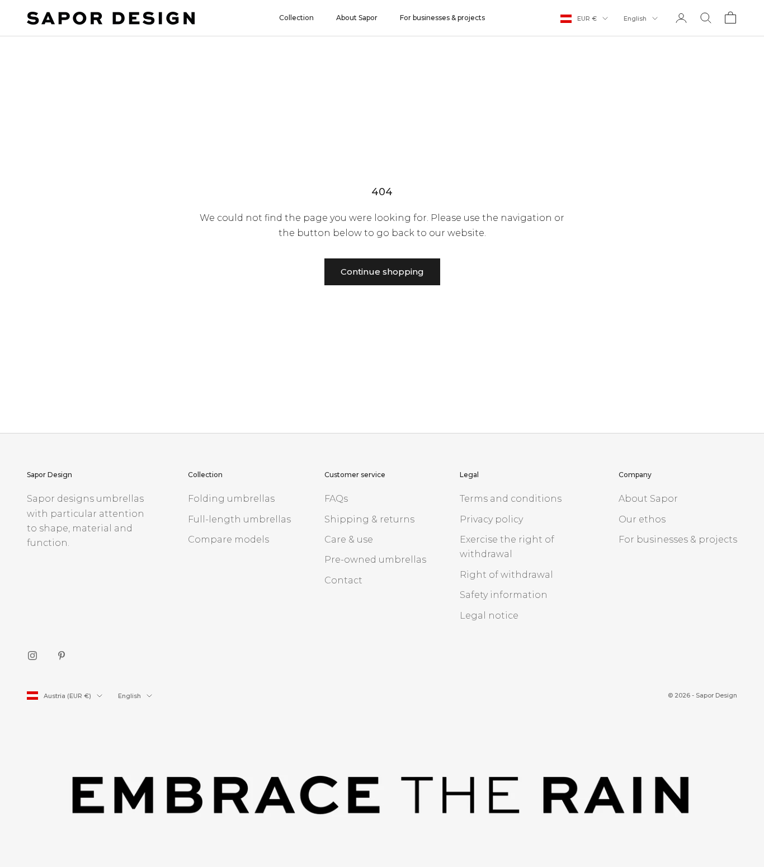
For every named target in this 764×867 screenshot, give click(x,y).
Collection (296, 17)
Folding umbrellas (231, 498)
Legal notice (489, 615)
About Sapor (357, 17)
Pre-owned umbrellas (375, 559)
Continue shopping (382, 271)
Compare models (228, 539)
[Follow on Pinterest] (61, 655)
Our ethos (642, 519)
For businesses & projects (442, 17)
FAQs (336, 498)
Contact (343, 580)
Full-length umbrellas (239, 519)
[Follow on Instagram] (32, 655)
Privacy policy (491, 519)
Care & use (348, 539)
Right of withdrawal (506, 574)
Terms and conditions (511, 498)
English (635, 18)
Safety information (504, 595)
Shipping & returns (369, 519)
